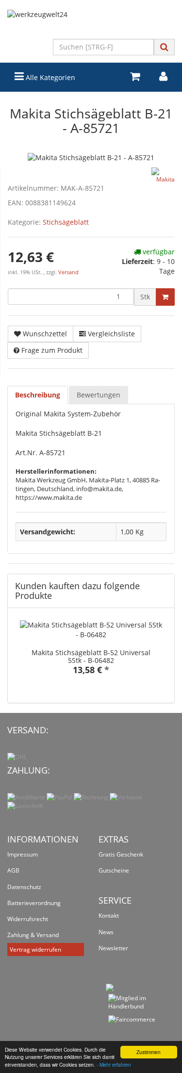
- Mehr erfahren (114, 1064)
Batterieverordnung (34, 903)
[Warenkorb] (135, 76)
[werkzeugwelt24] (91, 24)
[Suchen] (164, 46)
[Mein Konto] (163, 76)
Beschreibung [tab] (37, 394)
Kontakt (109, 915)
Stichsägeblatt (66, 222)
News (106, 932)
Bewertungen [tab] (98, 394)
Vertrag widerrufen (35, 949)
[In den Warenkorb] (165, 297)
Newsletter (113, 948)
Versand (68, 272)
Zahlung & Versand (33, 935)
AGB (13, 870)
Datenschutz (24, 887)
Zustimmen (148, 1052)
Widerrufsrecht (27, 919)
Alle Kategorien (49, 77)
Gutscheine (114, 870)
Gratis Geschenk (121, 854)
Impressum (22, 854)
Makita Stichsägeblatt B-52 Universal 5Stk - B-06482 (91, 656)
